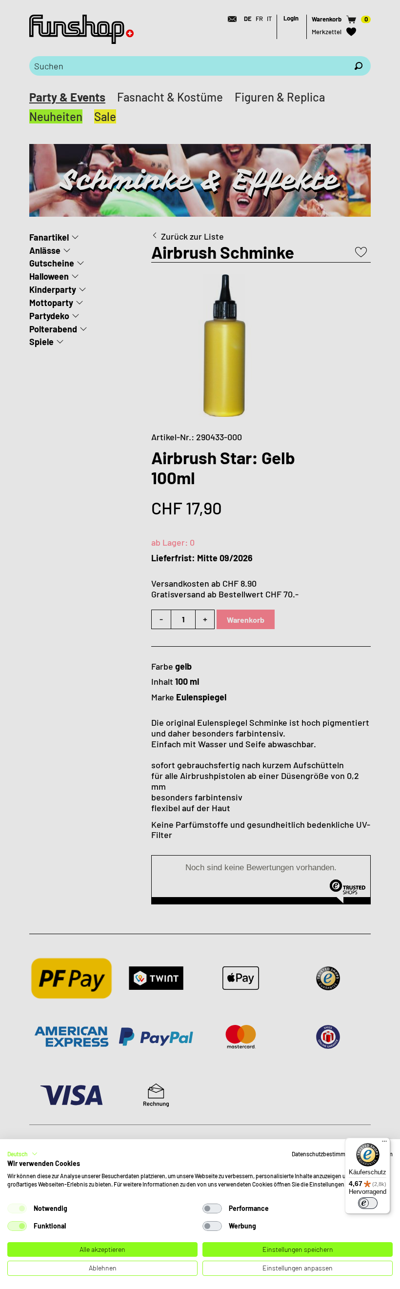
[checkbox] (17, 1208)
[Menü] (384, 1143)
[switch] (368, 1203)
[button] (22, 1153)
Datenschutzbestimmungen (326, 1153)
